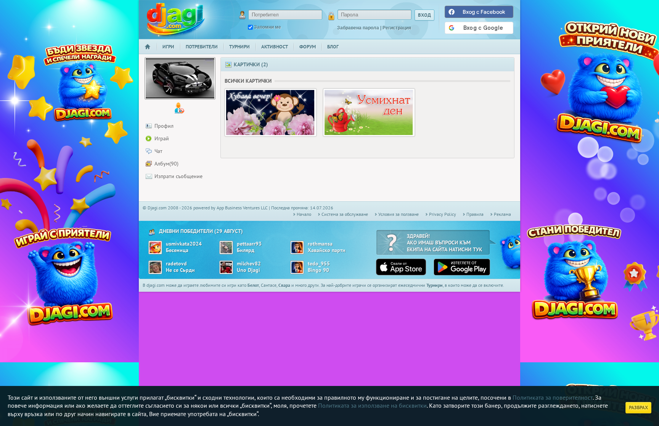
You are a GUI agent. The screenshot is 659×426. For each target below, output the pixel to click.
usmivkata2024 (184, 244)
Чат (158, 151)
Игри (168, 46)
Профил (164, 125)
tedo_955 (319, 263)
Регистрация (397, 28)
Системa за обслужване (344, 214)
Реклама (502, 214)
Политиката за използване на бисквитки (372, 405)
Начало (151, 51)
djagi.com (175, 19)
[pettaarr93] (226, 247)
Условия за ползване (398, 214)
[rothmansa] (297, 247)
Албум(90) (166, 163)
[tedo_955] (297, 267)
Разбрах (638, 407)
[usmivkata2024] (155, 247)
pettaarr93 (249, 244)
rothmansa (320, 244)
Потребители (202, 46)
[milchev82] (226, 267)
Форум (307, 46)
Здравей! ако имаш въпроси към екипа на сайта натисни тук (444, 243)
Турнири (239, 46)
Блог (333, 46)
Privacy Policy (442, 214)
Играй (161, 138)
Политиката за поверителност (553, 397)
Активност (274, 46)
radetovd (176, 263)
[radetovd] (155, 267)
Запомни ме (267, 27)
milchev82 (249, 263)
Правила (475, 214)
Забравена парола (358, 28)
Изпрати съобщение (178, 176)
